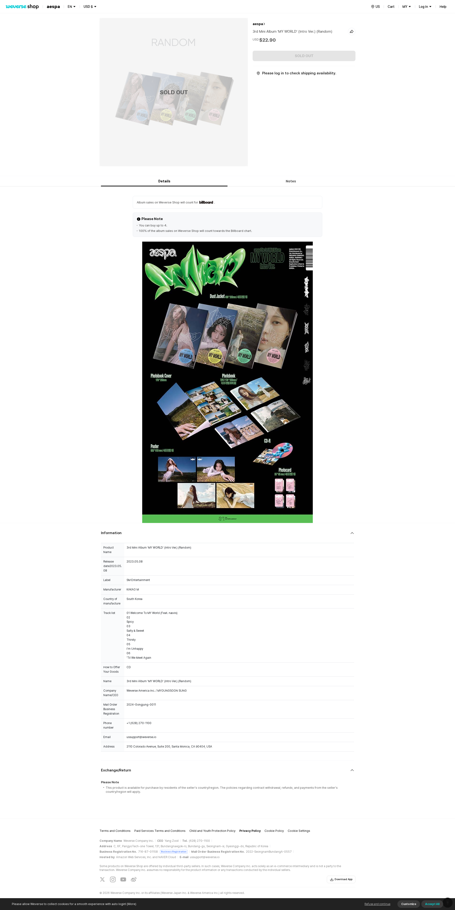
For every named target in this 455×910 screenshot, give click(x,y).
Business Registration (174, 851)
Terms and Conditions (115, 831)
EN (70, 7)
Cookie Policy (274, 831)
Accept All (432, 904)
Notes (291, 181)
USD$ (88, 7)
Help (443, 7)
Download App (343, 879)
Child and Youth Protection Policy (212, 831)
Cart (391, 7)
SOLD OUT (304, 56)
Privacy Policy (250, 831)
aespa (258, 24)
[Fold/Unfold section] (227, 533)
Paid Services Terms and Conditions (160, 831)
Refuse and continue (377, 904)
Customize (408, 904)
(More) (131, 904)
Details (164, 181)
